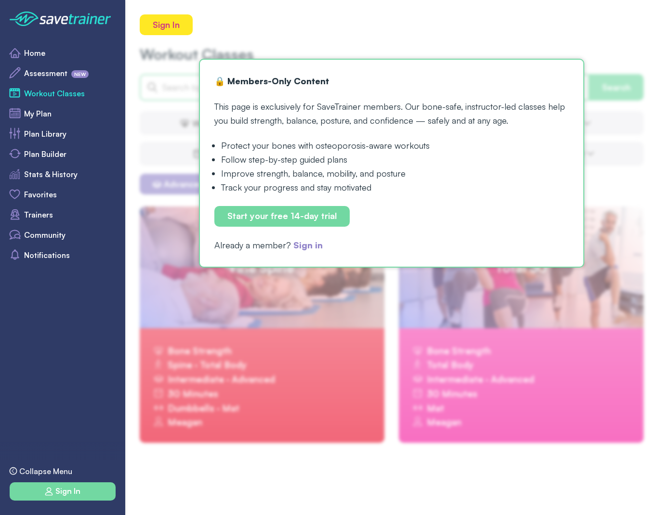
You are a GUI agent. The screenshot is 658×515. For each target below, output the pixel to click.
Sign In (166, 24)
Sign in (308, 245)
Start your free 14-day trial (282, 216)
